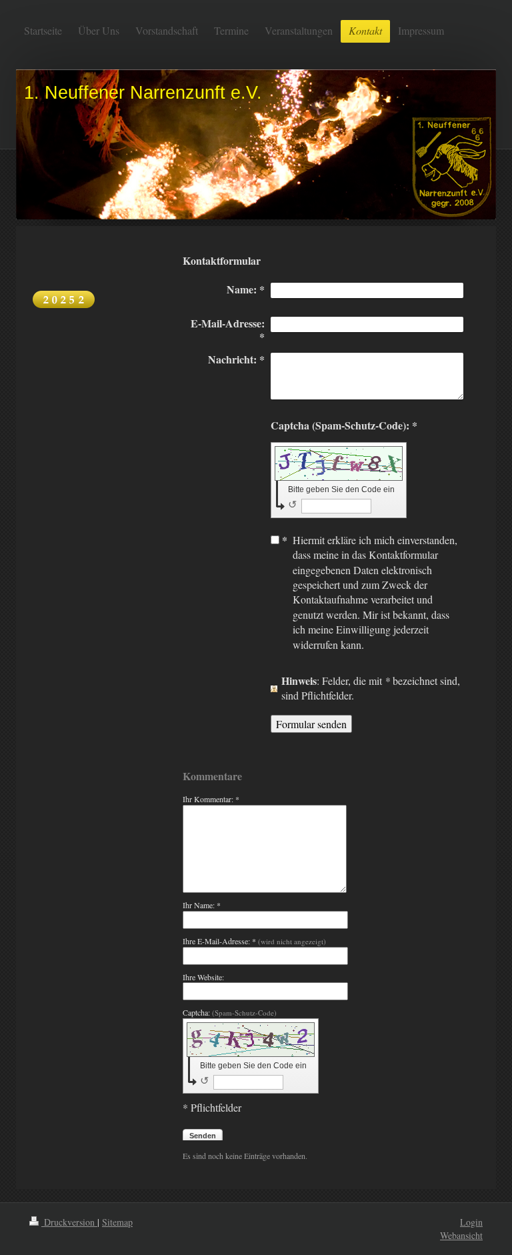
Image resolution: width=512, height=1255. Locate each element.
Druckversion (69, 1222)
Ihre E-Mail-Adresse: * (254, 941)
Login (471, 1222)
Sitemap (117, 1222)
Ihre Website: (203, 977)
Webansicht (461, 1235)
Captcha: (230, 1012)
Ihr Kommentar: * (211, 799)
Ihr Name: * (202, 905)
